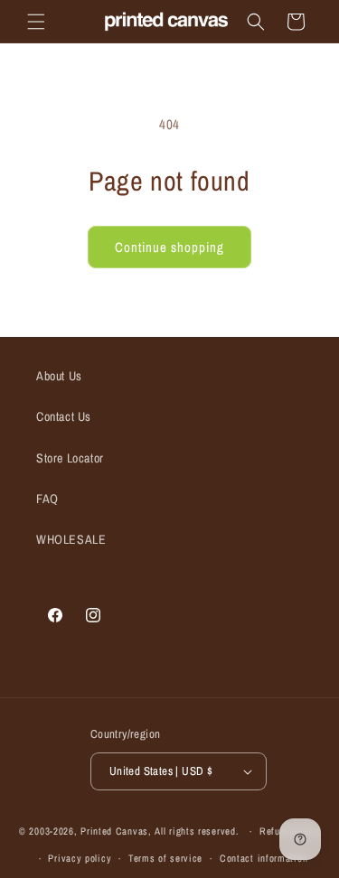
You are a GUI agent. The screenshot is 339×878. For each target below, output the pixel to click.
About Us (59, 376)
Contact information (263, 858)
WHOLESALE (71, 539)
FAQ (47, 498)
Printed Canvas (114, 831)
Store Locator (70, 458)
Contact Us (63, 416)
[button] (36, 22)
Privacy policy (79, 858)
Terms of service (165, 858)
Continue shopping (169, 247)
